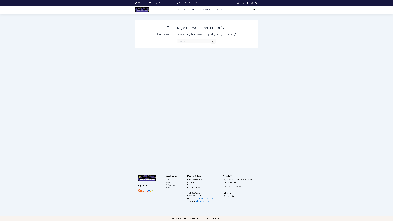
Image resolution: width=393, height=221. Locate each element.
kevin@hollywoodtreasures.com (203, 198)
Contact (219, 10)
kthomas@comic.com (203, 201)
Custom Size (205, 10)
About (192, 10)
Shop (180, 10)
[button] (242, 2)
